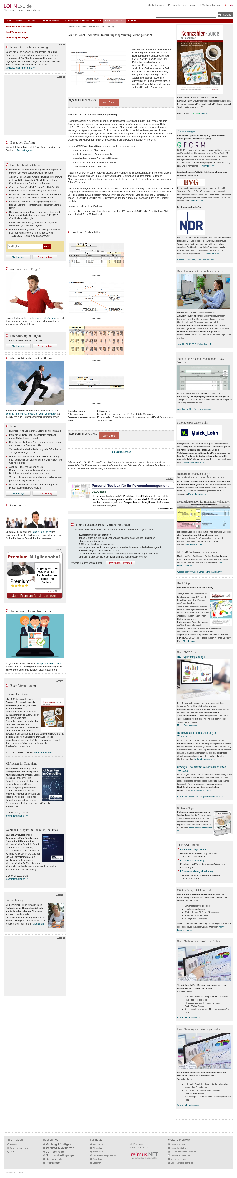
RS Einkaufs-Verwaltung (192, 860)
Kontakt (13, 1144)
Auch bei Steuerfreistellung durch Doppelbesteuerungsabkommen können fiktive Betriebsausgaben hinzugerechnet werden (32, 470)
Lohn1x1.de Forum (41, 532)
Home (9, 21)
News (19, 21)
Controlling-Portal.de (180, 1144)
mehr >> (204, 113)
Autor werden (99, 1144)
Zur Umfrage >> (25, 150)
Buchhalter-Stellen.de (180, 1155)
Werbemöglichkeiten (19, 1148)
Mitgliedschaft (99, 1148)
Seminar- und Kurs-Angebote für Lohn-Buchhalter (31, 414)
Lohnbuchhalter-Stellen (25, 164)
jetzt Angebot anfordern (121, 563)
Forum (132, 21)
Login (230, 5)
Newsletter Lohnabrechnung (29, 47)
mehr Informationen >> (45, 752)
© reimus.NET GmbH (13, 1173)
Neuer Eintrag (45, 257)
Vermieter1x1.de (178, 1159)
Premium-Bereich (177, 5)
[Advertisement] (35, 106)
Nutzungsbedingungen (60, 1155)
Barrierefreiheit (56, 1151)
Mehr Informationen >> (198, 494)
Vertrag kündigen (59, 1144)
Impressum (53, 1162)
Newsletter (98, 1159)
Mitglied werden (156, 5)
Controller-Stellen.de (180, 1148)
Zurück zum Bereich (121, 452)
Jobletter (97, 1163)
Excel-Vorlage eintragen (17, 37)
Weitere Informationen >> (194, 462)
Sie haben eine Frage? (25, 269)
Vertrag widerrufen (60, 1148)
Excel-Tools (93, 26)
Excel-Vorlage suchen (16, 32)
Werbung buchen (211, 5)
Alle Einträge (18, 257)
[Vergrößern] (98, 68)
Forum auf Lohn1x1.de (43, 318)
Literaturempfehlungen (25, 335)
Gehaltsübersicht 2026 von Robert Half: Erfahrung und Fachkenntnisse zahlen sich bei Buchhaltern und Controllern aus (36, 459)
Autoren (194, 5)
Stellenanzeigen (186, 131)
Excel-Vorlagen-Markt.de (182, 1163)
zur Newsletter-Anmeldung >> (21, 68)
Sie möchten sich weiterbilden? (31, 358)
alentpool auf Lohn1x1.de (49, 663)
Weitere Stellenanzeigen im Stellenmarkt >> (196, 260)
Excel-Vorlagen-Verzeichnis (19, 27)
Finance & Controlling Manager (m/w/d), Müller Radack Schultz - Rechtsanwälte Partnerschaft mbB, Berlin (35, 204)
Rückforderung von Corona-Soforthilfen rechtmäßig (35, 431)
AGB (12, 1152)
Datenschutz (54, 1159)
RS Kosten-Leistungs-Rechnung (196, 871)
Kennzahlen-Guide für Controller (25, 340)
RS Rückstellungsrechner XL (194, 849)
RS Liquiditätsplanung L (191, 657)
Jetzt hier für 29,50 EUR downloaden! (194, 344)
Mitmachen (98, 1152)
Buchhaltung (107, 26)
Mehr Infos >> (208, 166)
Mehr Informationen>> (201, 790)
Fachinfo (32, 21)
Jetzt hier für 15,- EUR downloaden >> (194, 409)
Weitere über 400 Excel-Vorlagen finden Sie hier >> (200, 572)
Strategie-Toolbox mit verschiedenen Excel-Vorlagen (202, 768)
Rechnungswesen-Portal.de (183, 1152)
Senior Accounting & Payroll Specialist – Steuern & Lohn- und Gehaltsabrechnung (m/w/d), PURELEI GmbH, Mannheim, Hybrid (34, 215)
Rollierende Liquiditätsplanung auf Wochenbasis (197, 734)
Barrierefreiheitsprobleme (104, 1155)
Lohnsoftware (50, 21)
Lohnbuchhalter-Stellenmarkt (82, 21)
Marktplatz (81, 26)
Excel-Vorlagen (114, 21)
